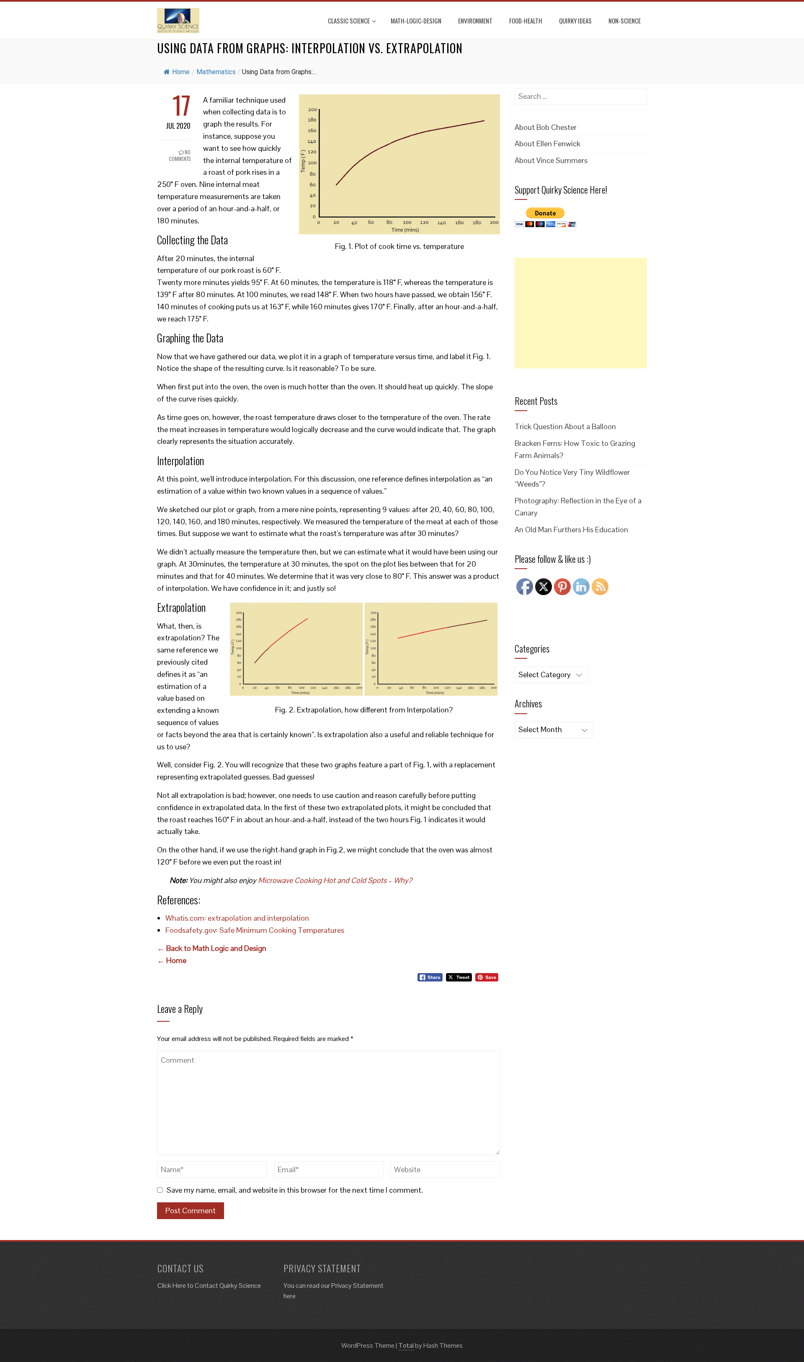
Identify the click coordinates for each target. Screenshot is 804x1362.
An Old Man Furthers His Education (571, 529)
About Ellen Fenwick (547, 143)
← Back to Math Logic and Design (211, 948)
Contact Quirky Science (228, 1285)
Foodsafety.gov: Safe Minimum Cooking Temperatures (254, 930)
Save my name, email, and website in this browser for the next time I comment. (295, 1190)
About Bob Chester (546, 127)
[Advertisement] (581, 313)
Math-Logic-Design (416, 20)
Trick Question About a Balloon (565, 426)
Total (406, 1345)
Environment (475, 20)
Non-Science (624, 20)
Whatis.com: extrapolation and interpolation (237, 918)
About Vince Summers (551, 160)
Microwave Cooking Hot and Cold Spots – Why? (335, 880)
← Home (171, 960)
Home (181, 72)
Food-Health (525, 20)
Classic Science (349, 20)
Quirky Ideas (575, 20)
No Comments (180, 155)
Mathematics (216, 72)
